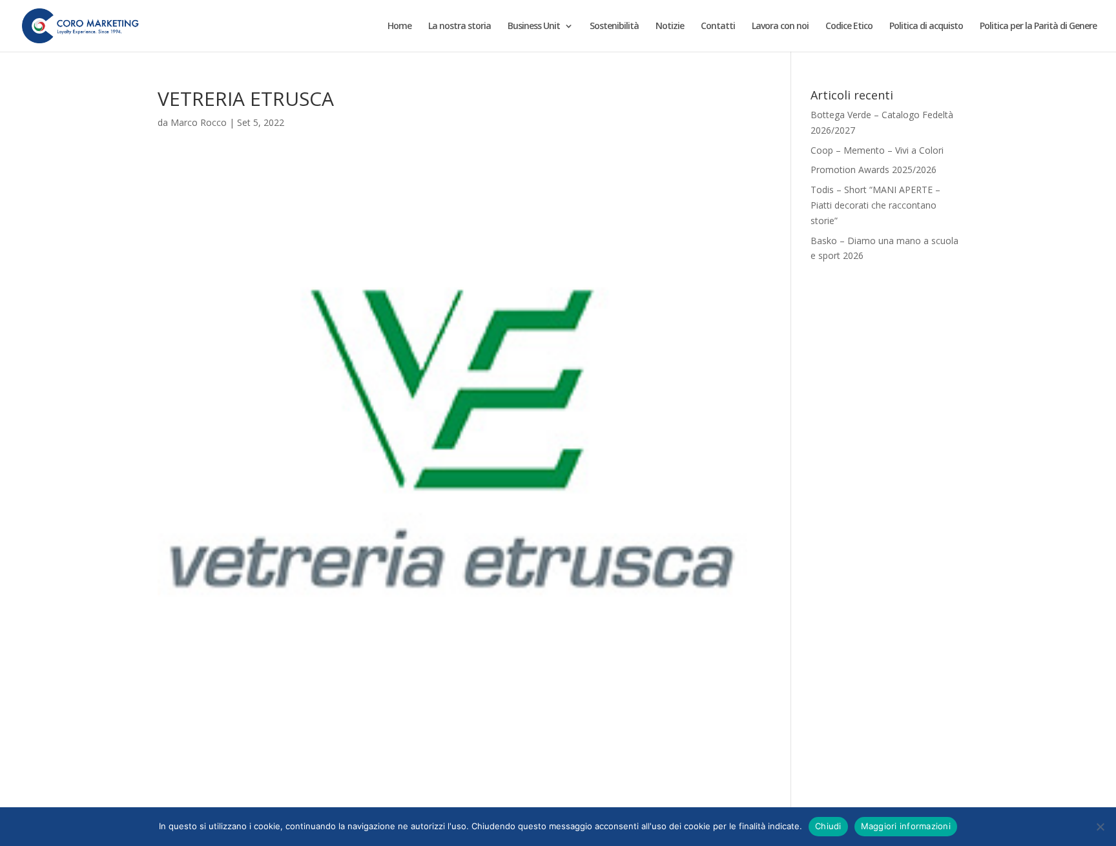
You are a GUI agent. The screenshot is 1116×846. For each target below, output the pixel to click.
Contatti (718, 26)
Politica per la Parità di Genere (1038, 26)
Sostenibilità (614, 26)
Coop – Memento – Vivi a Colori (877, 150)
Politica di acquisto (926, 26)
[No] (1099, 826)
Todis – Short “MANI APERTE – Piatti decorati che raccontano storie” (875, 205)
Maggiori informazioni (906, 826)
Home (399, 26)
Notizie (670, 26)
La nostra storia (459, 26)
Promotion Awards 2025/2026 (873, 169)
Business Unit (534, 26)
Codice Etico (849, 26)
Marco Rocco (198, 122)
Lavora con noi (780, 26)
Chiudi (828, 826)
